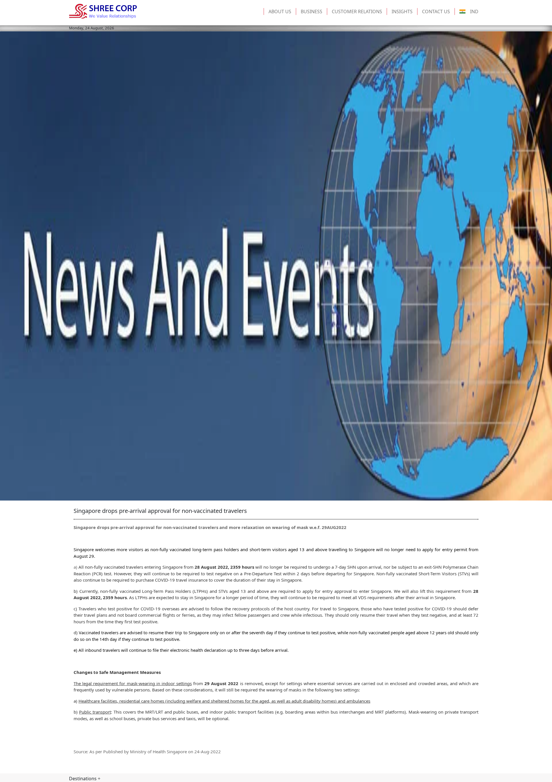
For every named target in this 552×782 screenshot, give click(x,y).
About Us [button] (280, 11)
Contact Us (436, 11)
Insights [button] (402, 11)
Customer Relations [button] (357, 11)
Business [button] (311, 11)
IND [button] (474, 11)
